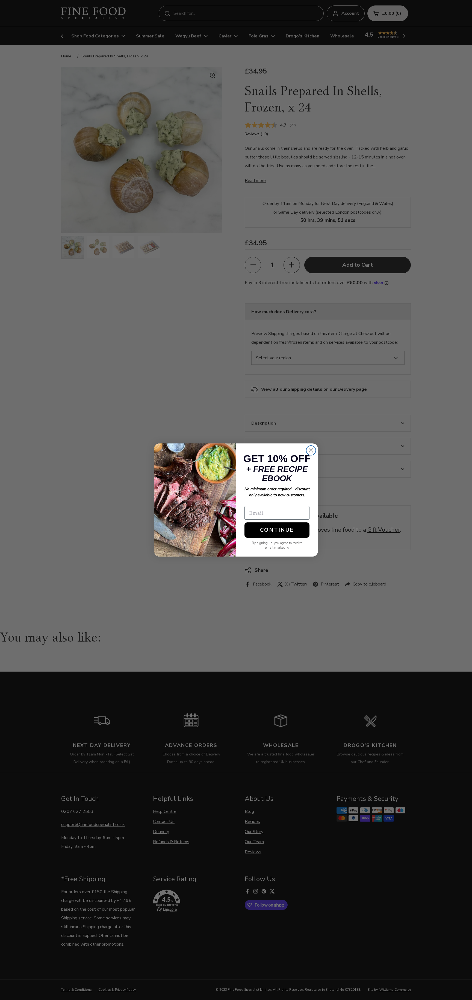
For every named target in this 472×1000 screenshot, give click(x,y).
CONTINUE (277, 530)
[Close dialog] (311, 450)
